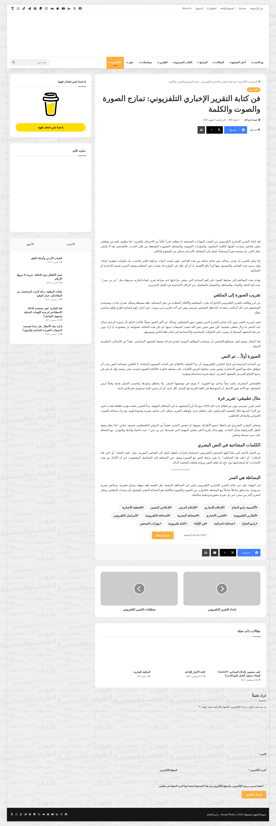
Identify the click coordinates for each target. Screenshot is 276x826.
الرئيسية (253, 81)
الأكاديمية (116, 62)
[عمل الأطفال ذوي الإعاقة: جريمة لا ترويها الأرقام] (75, 280)
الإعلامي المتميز (160, 507)
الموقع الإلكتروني (168, 770)
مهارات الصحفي (150, 523)
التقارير (163, 62)
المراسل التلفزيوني (125, 515)
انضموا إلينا (228, 8)
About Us (187, 8)
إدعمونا (199, 8)
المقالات (219, 62)
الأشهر (30, 244)
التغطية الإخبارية (132, 507)
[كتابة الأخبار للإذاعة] (180, 655)
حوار (131, 62)
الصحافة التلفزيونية (157, 515)
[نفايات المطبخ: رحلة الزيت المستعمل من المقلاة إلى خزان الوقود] (75, 297)
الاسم (262, 754)
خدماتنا (242, 8)
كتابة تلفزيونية (176, 523)
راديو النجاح (249, 523)
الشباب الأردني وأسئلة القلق (46, 258)
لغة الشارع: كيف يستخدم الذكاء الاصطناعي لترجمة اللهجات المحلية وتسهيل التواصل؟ (43, 312)
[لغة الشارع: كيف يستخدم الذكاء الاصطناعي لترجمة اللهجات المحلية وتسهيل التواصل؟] (75, 313)
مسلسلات (146, 62)
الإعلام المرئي (187, 507)
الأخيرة (71, 244)
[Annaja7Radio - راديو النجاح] (244, 34)
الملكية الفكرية (142, 672)
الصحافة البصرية (187, 515)
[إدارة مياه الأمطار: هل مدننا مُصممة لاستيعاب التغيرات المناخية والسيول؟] (75, 331)
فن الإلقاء (200, 523)
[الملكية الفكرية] (125, 655)
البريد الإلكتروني (257, 770)
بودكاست (258, 62)
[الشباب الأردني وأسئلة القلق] (75, 263)
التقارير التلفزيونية (245, 515)
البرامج (203, 62)
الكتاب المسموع (183, 62)
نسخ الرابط (163, 535)
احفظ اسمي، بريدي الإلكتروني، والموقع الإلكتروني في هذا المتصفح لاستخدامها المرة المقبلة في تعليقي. (211, 786)
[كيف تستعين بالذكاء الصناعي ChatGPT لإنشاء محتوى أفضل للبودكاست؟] (236, 655)
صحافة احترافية (224, 523)
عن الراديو (258, 8)
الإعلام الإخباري (213, 507)
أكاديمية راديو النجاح (244, 507)
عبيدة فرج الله (251, 119)
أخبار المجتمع (239, 62)
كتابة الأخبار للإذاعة (195, 672)
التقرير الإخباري (215, 515)
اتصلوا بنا (211, 8)
